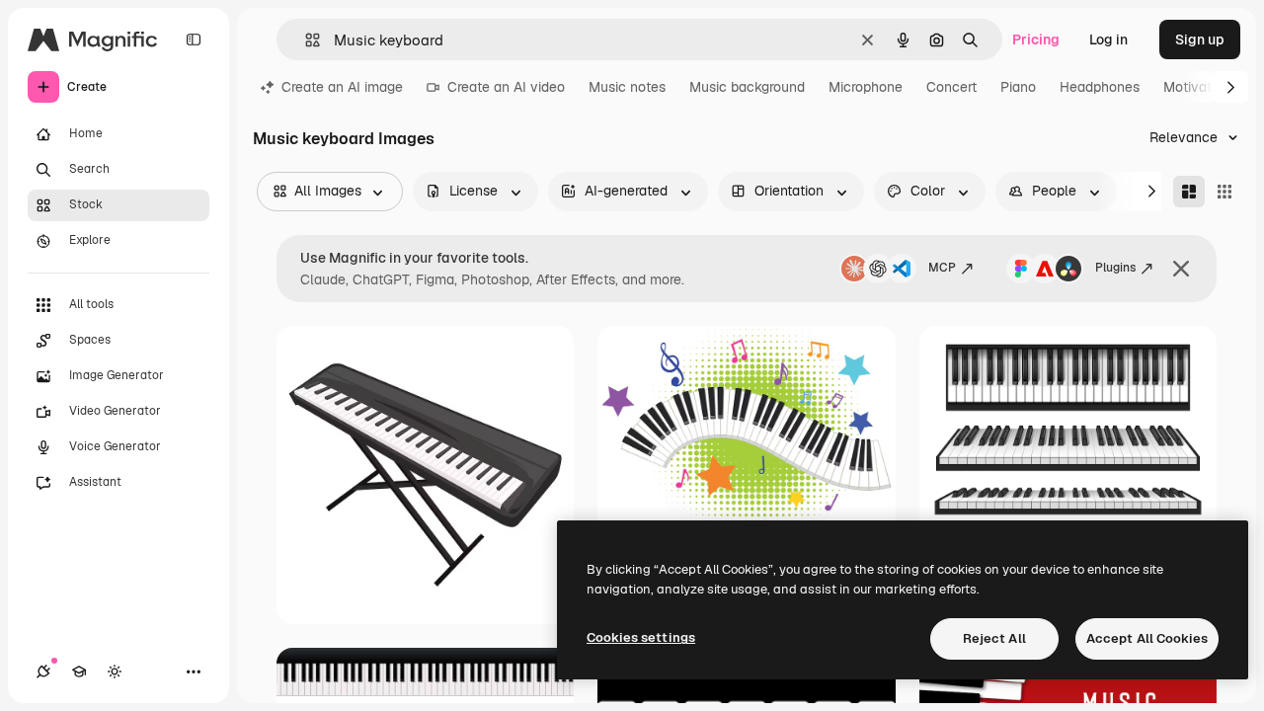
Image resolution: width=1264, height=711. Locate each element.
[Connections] (43, 671)
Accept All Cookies (1147, 638)
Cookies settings (641, 637)
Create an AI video (506, 87)
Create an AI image (342, 87)
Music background (747, 87)
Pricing (1036, 39)
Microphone (866, 87)
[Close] (1181, 268)
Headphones (1100, 87)
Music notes (627, 87)
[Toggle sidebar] (193, 39)
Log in (1108, 39)
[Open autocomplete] (304, 40)
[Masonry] (1189, 191)
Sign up (1199, 39)
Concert (951, 87)
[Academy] (79, 671)
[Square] (1224, 191)
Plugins (1115, 268)
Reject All (994, 638)
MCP (942, 268)
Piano (1018, 87)
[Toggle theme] (114, 671)
